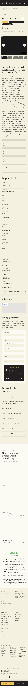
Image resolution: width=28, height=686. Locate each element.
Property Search (5, 618)
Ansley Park (13, 652)
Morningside (13, 650)
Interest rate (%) (8, 343)
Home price (6, 332)
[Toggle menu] (24, 3)
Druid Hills (12, 654)
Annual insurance (8, 359)
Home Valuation (4, 622)
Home (3, 8)
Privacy (22, 673)
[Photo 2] (9, 57)
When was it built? (7, 408)
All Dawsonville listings (12, 461)
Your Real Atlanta (5, 637)
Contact (17, 620)
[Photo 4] (20, 57)
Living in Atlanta (5, 635)
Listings (8, 8)
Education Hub (4, 639)
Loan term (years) (8, 348)
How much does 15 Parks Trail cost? (12, 397)
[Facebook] (6, 677)
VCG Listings (4, 620)
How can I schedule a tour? (10, 434)
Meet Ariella (17, 616)
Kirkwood (21, 649)
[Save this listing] (22, 18)
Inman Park (3, 656)
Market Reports (4, 633)
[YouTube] (4, 677)
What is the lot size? (8, 418)
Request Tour (7, 683)
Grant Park (21, 653)
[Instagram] (2, 677)
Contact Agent (20, 683)
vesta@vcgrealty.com (17, 580)
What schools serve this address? (11, 413)
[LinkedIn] (9, 677)
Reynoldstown (22, 651)
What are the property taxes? (10, 424)
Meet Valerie (18, 614)
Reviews (17, 618)
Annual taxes (7, 353)
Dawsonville (16, 8)
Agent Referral (4, 624)
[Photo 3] (15, 57)
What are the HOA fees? (9, 429)
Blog (2, 631)
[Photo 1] (4, 57)
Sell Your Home (4, 614)
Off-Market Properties (6, 616)
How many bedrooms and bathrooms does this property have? (12, 402)
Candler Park (13, 656)
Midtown (3, 658)
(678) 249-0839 (5, 593)
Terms (2, 674)
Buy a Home (4, 612)
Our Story (17, 612)
